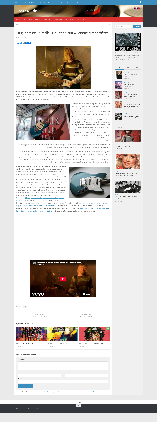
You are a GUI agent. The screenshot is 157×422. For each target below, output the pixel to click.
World (62, 2)
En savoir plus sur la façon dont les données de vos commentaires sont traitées (71, 392)
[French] (135, 8)
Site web (20, 378)
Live (66, 19)
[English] (137, 8)
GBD (20, 38)
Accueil (18, 19)
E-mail (67, 372)
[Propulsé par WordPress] (29, 408)
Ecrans (77, 2)
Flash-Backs (46, 19)
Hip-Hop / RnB (40, 2)
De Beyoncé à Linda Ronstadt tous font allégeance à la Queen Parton (132, 106)
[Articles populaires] (128, 68)
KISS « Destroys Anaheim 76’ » (26, 344)
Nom (20, 372)
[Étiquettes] (136, 68)
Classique (69, 2)
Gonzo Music (26, 11)
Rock (16, 2)
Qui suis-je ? (81, 19)
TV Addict (72, 19)
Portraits (37, 19)
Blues (49, 2)
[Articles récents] (119, 68)
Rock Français (29, 2)
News (30, 19)
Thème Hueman (40, 409)
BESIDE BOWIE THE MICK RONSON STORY (61, 344)
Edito (24, 19)
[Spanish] (139, 8)
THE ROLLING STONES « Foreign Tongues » (93, 344)
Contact (78, 402)
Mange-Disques (57, 19)
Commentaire (22, 359)
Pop (21, 2)
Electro (56, 2)
